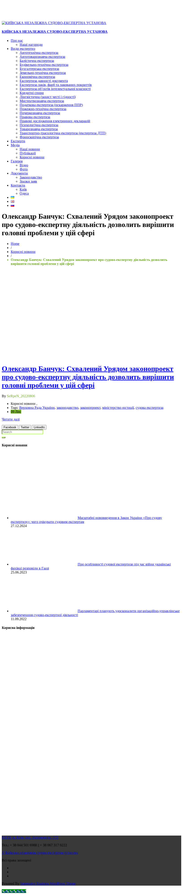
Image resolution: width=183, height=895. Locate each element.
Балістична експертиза (37, 61)
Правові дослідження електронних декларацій (55, 121)
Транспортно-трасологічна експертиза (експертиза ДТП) (63, 133)
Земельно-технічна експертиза (43, 73)
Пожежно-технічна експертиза (43, 109)
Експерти (18, 141)
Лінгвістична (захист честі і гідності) (48, 97)
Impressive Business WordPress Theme (48, 883)
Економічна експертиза (37, 77)
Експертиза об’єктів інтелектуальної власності (55, 89)
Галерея (17, 161)
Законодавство (31, 177)
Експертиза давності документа (44, 81)
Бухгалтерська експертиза (39, 69)
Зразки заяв (28, 181)
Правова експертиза (35, 117)
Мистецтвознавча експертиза (42, 101)
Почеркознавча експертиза (40, 113)
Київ (23, 189)
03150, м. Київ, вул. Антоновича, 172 (30, 837)
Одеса (24, 193)
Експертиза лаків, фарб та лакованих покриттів (56, 85)
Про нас (17, 40)
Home (15, 244)
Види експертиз (23, 48)
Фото (24, 169)
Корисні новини (32, 157)
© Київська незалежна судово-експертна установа (40, 853)
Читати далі (11, 419)
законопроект (90, 408)
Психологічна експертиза (39, 125)
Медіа (15, 145)
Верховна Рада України (37, 408)
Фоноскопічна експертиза (39, 137)
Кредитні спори (32, 93)
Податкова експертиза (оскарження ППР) (51, 105)
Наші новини (30, 149)
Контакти (18, 185)
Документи (19, 173)
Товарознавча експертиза (39, 129)
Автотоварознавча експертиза (42, 57)
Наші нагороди (31, 44)
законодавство (67, 408)
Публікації (28, 153)
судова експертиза (149, 408)
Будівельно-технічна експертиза (44, 65)
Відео (24, 165)
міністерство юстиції (118, 408)
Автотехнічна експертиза (39, 53)
